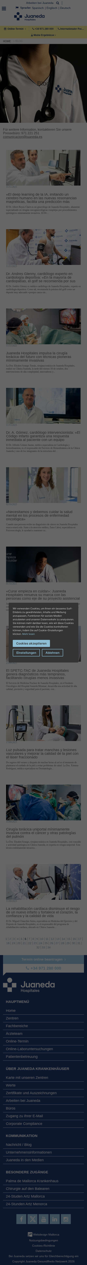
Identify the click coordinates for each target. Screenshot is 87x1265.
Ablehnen (52, 653)
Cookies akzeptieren (31, 643)
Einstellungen (26, 653)
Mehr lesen (28, 633)
